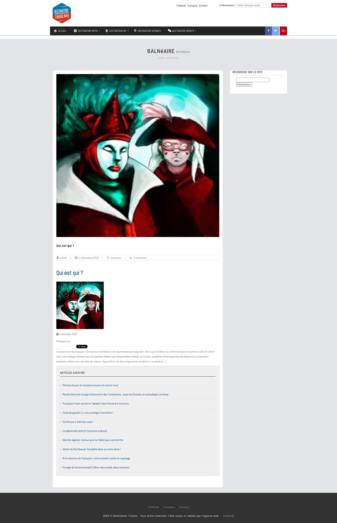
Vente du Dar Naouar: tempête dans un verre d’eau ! (92, 449)
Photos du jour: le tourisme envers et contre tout (90, 385)
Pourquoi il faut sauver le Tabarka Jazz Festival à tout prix (96, 403)
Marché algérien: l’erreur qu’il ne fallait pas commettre (93, 440)
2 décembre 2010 (88, 257)
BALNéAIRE (173, 58)
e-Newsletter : (227, 5)
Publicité (181, 5)
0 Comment (140, 257)
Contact (203, 5)
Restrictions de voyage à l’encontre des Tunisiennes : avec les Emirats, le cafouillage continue (115, 394)
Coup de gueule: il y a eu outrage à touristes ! (88, 412)
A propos (192, 5)
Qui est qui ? (65, 246)
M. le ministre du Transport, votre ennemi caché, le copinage (96, 458)
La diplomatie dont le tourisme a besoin (85, 431)
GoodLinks (228, 516)
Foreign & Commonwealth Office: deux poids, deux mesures (96, 467)
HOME (161, 58)
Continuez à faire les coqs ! (78, 421)
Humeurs (116, 257)
